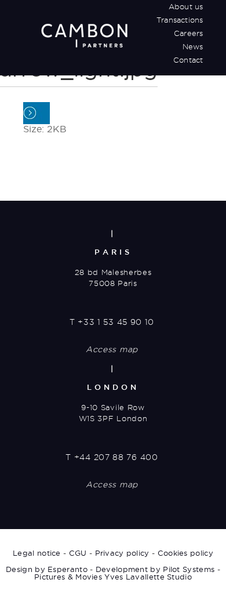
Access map (112, 349)
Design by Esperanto (47, 569)
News (193, 46)
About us (186, 6)
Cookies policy (185, 553)
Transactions (179, 20)
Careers (188, 33)
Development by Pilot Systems (155, 569)
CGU (78, 553)
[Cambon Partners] (84, 35)
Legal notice (37, 553)
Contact (188, 60)
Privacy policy (122, 553)
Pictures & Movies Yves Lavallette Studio (113, 577)
